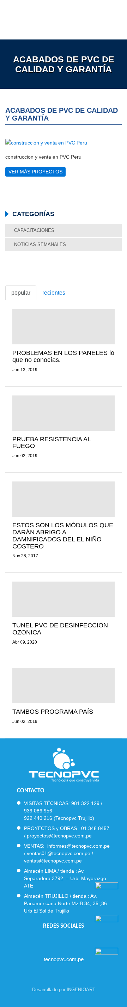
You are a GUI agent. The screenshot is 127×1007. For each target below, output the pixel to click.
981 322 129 (85, 803)
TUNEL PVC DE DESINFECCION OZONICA (60, 629)
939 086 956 (38, 810)
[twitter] (57, 941)
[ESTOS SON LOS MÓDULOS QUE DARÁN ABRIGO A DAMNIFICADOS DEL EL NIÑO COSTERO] (63, 499)
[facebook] (45, 941)
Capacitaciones (34, 230)
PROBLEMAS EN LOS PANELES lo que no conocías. (63, 356)
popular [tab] (20, 293)
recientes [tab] (53, 293)
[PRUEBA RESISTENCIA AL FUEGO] (63, 413)
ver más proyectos (35, 171)
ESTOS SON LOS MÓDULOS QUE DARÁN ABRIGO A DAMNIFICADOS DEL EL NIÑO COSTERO (62, 535)
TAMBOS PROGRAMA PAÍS (52, 711)
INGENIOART (81, 989)
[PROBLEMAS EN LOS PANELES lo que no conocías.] (63, 326)
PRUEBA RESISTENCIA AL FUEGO (51, 443)
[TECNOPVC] (63, 17)
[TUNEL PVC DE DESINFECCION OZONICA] (63, 599)
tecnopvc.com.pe (64, 959)
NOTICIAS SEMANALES (40, 244)
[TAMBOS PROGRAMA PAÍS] (63, 685)
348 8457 (98, 828)
